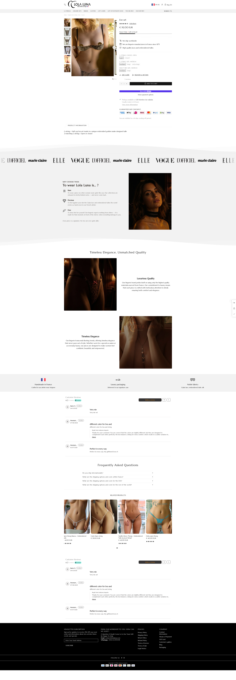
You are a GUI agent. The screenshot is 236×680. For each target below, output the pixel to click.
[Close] (143, 292)
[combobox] (118, 375)
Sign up (118, 382)
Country (96, 370)
